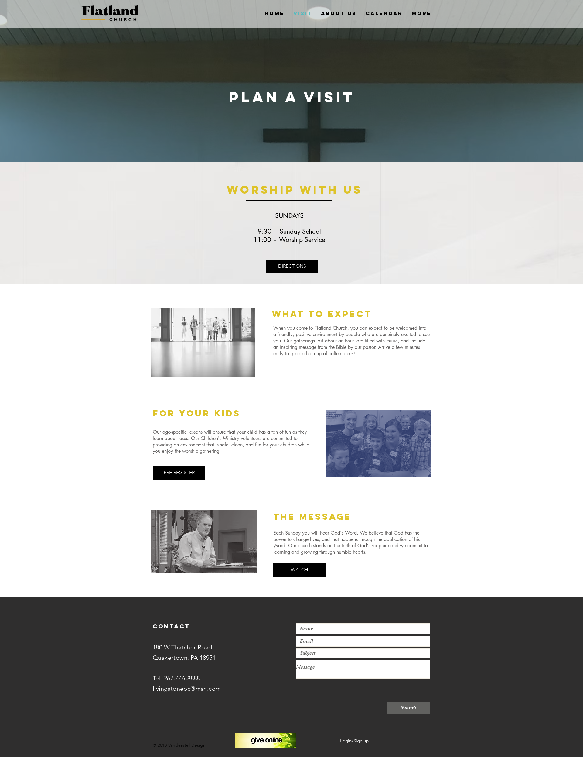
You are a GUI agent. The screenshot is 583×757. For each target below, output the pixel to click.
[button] (292, 266)
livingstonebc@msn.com (187, 688)
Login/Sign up (354, 741)
